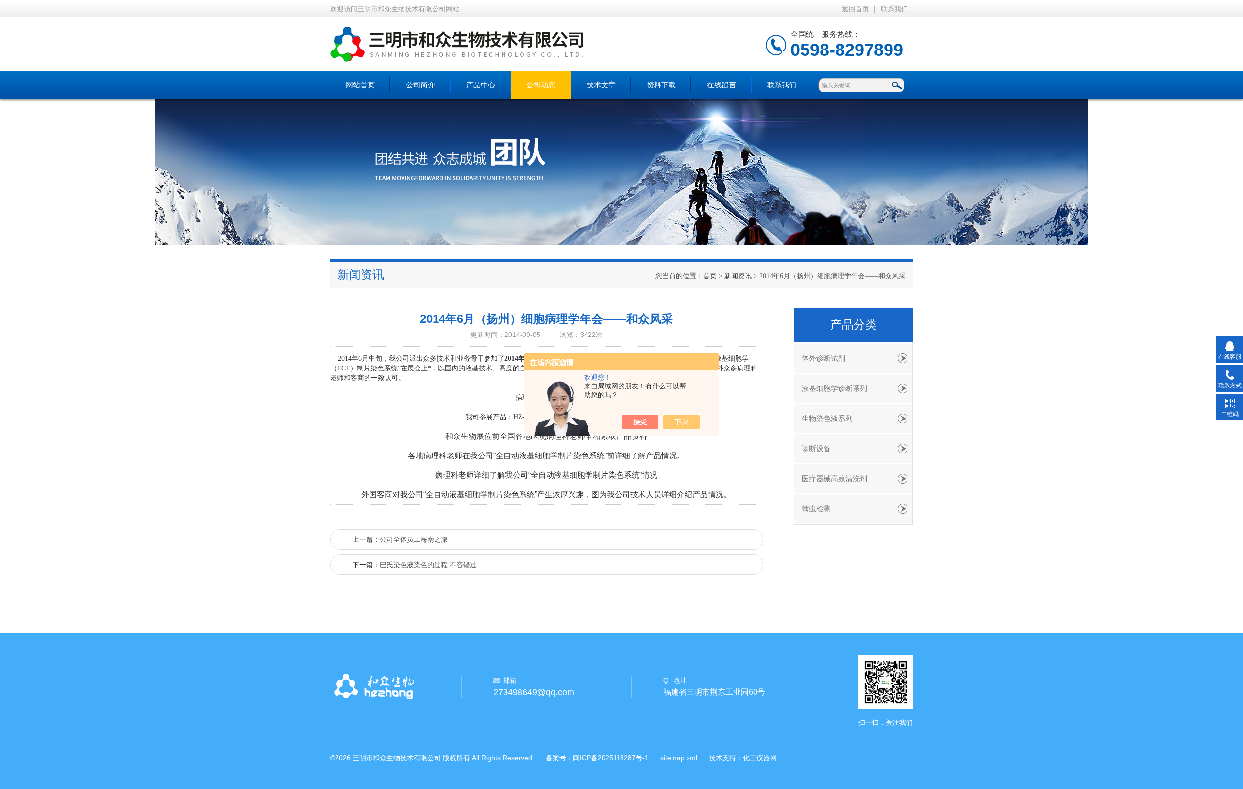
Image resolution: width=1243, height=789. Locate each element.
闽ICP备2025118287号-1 (611, 758)
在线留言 (721, 85)
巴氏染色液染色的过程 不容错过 (428, 565)
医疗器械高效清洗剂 (834, 479)
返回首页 (855, 9)
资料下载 (661, 85)
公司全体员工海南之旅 (414, 539)
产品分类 (853, 325)
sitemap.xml (678, 758)
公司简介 (420, 85)
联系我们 (894, 9)
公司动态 (540, 85)
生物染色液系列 (827, 418)
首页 (710, 276)
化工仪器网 (760, 758)
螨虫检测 (816, 509)
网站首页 (360, 85)
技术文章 (601, 85)
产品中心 (480, 85)
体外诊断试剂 (823, 358)
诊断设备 (816, 449)
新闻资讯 (738, 276)
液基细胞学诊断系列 (834, 388)
